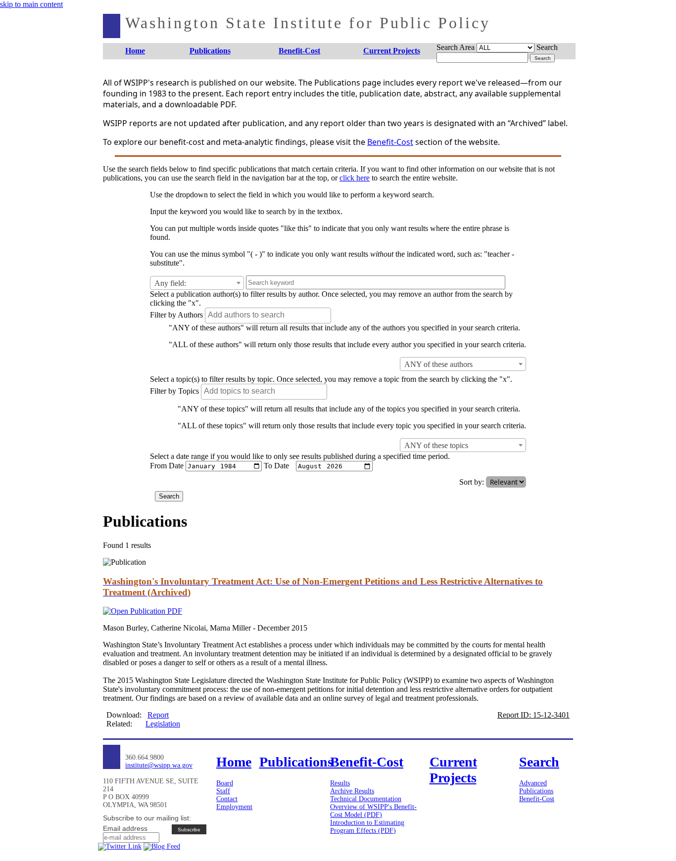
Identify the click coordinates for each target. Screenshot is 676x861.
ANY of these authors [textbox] (438, 364)
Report (158, 715)
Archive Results (352, 791)
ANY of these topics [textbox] (436, 445)
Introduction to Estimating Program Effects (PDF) (367, 826)
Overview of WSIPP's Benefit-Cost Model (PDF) (373, 810)
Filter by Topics (174, 391)
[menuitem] (135, 51)
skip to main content (31, 4)
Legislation (162, 724)
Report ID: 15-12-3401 (533, 715)
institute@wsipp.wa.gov (159, 765)
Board (224, 783)
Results (340, 783)
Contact (227, 799)
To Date (276, 465)
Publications (536, 791)
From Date (167, 465)
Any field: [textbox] (170, 283)
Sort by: (471, 482)
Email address (125, 828)
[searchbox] (269, 315)
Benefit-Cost (390, 141)
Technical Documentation (365, 799)
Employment (234, 807)
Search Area (455, 47)
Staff (223, 791)
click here (354, 178)
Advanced (533, 783)
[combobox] (197, 283)
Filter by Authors (176, 315)
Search (547, 47)
